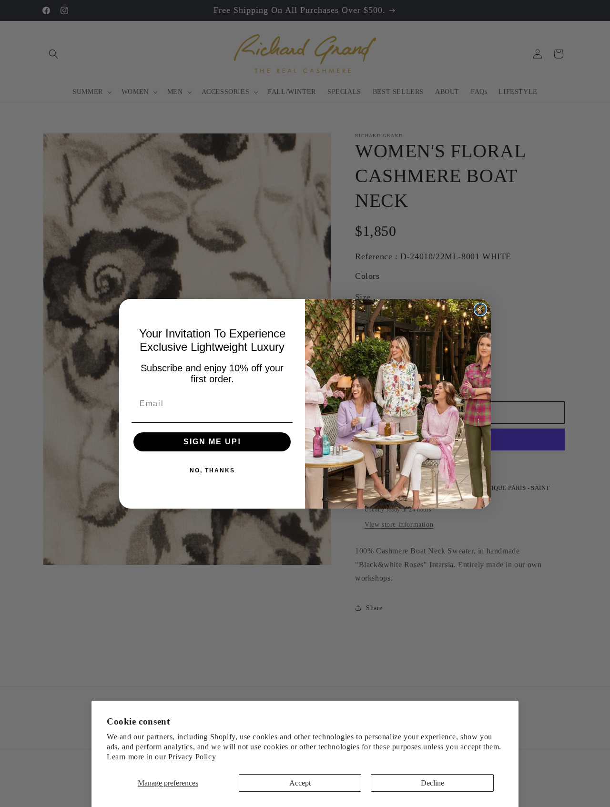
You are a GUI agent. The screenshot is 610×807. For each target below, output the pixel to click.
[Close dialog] (480, 309)
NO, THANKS (212, 470)
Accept (300, 783)
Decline (432, 783)
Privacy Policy (192, 757)
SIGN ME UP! (212, 442)
